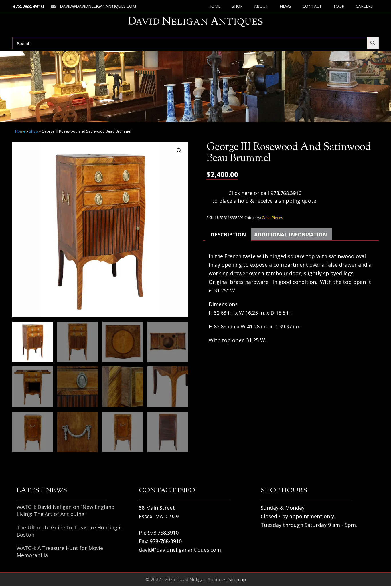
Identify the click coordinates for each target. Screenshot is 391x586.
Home (214, 6)
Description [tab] (228, 234)
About (261, 6)
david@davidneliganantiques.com (98, 6)
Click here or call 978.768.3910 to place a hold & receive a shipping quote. (264, 197)
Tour (338, 6)
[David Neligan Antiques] (195, 21)
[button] (179, 150)
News (285, 6)
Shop (237, 6)
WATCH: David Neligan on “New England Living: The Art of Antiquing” (65, 510)
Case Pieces (272, 217)
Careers (364, 6)
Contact (312, 6)
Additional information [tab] (290, 234)
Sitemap (237, 579)
